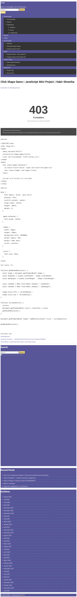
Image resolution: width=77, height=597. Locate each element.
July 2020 (6, 591)
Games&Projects (11, 65)
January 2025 (8, 524)
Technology (8, 17)
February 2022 (8, 563)
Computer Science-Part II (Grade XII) (16, 57)
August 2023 (7, 535)
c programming (13, 33)
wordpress (12, 27)
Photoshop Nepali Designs (14, 46)
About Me (7, 68)
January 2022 (8, 566)
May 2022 (7, 555)
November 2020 (8, 582)
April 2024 (7, 527)
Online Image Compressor (13, 62)
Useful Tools (8, 60)
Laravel (11, 30)
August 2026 (7, 497)
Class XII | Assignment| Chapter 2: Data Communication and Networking (26, 475)
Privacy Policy (10, 70)
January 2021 (8, 580)
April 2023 (7, 541)
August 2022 (7, 547)
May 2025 (7, 516)
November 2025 (8, 511)
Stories (6, 35)
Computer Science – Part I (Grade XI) (16, 54)
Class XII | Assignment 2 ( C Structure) (16, 486)
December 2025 (8, 508)
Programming (10, 25)
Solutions (9, 22)
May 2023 (7, 538)
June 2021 (7, 574)
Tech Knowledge (11, 19)
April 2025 (7, 519)
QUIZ (5, 52)
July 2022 (6, 549)
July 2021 (6, 571)
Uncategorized (5, 336)
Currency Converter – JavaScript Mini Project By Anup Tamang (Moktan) (23, 339)
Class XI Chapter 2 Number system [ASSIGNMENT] (19, 481)
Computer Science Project (13, 49)
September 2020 (9, 588)
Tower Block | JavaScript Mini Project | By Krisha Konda (18, 342)
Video (6, 38)
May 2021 (7, 577)
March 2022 (7, 560)
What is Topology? (9, 483)
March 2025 (7, 522)
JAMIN (3, 3)
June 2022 (7, 552)
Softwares (9, 43)
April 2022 (7, 558)
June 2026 (7, 502)
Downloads (8, 41)
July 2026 (6, 500)
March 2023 (7, 544)
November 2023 (8, 533)
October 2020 (8, 585)
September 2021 (9, 569)
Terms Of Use (10, 73)
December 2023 (8, 530)
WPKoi (22, 595)
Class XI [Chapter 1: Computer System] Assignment (20, 478)
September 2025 (9, 513)
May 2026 (7, 505)
